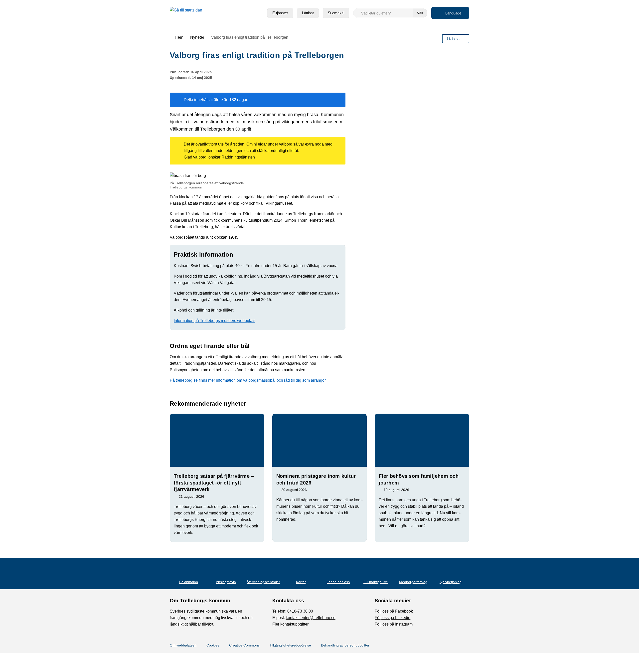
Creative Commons (244, 645)
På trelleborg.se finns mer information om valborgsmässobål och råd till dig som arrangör (247, 380)
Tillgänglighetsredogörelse (290, 645)
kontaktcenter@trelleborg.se (310, 618)
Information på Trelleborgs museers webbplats (214, 321)
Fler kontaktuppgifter (290, 624)
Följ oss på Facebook (394, 611)
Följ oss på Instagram (394, 624)
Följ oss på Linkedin (392, 618)
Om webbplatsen (183, 645)
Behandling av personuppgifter (345, 645)
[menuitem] (280, 13)
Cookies (212, 645)
